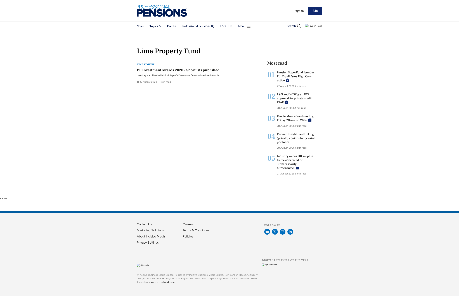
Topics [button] (154, 26)
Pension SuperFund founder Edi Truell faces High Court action (295, 76)
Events (171, 26)
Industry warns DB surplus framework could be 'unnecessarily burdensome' (295, 162)
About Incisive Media (151, 236)
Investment (146, 64)
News (140, 26)
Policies (188, 236)
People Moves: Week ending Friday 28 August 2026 (295, 118)
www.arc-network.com (162, 282)
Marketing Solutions (150, 230)
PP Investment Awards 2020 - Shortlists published (178, 70)
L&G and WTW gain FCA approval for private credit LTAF (294, 98)
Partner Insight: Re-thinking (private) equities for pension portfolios (296, 138)
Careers (188, 224)
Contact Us (144, 224)
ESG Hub (226, 26)
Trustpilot (3, 198)
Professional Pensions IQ (198, 26)
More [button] (242, 26)
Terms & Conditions (196, 230)
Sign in (299, 11)
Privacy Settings (148, 242)
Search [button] (291, 26)
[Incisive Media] (143, 265)
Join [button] (315, 11)
